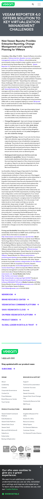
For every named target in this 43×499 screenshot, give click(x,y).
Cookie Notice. (11, 489)
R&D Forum (26, 404)
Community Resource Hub (31, 401)
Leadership (5, 384)
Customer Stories (29, 430)
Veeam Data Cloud (8, 424)
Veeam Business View (12, 89)
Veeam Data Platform (8, 421)
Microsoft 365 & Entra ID (9, 430)
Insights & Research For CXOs (30, 415)
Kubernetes (5, 436)
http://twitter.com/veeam (10, 276)
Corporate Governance (9, 390)
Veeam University (28, 393)
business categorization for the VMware (28, 261)
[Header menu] (39, 4)
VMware (21, 60)
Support (25, 382)
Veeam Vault (6, 427)
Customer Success (29, 387)
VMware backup (32, 249)
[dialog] (21, 482)
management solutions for (10, 60)
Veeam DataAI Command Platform (10, 415)
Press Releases (6, 396)
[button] (21, 493)
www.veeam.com (7, 274)
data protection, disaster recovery (20, 58)
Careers (4, 387)
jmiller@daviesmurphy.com (24, 284)
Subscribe (7, 368)
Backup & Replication (8, 439)
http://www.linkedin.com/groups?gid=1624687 (16, 278)
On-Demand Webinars (30, 427)
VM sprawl (36, 101)
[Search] (33, 4)
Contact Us (5, 393)
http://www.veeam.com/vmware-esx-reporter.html (18, 237)
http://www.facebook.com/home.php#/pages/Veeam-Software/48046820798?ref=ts (19, 281)
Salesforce (5, 433)
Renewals (26, 390)
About (4, 382)
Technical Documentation (31, 384)
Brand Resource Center (9, 399)
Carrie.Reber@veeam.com (10, 288)
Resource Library (28, 421)
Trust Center (6, 402)
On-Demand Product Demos (32, 433)
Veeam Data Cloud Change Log (32, 397)
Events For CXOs (28, 419)
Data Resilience (7, 419)
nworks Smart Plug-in (8, 268)
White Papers (27, 424)
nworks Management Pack (24, 265)
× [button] (40, 467)
